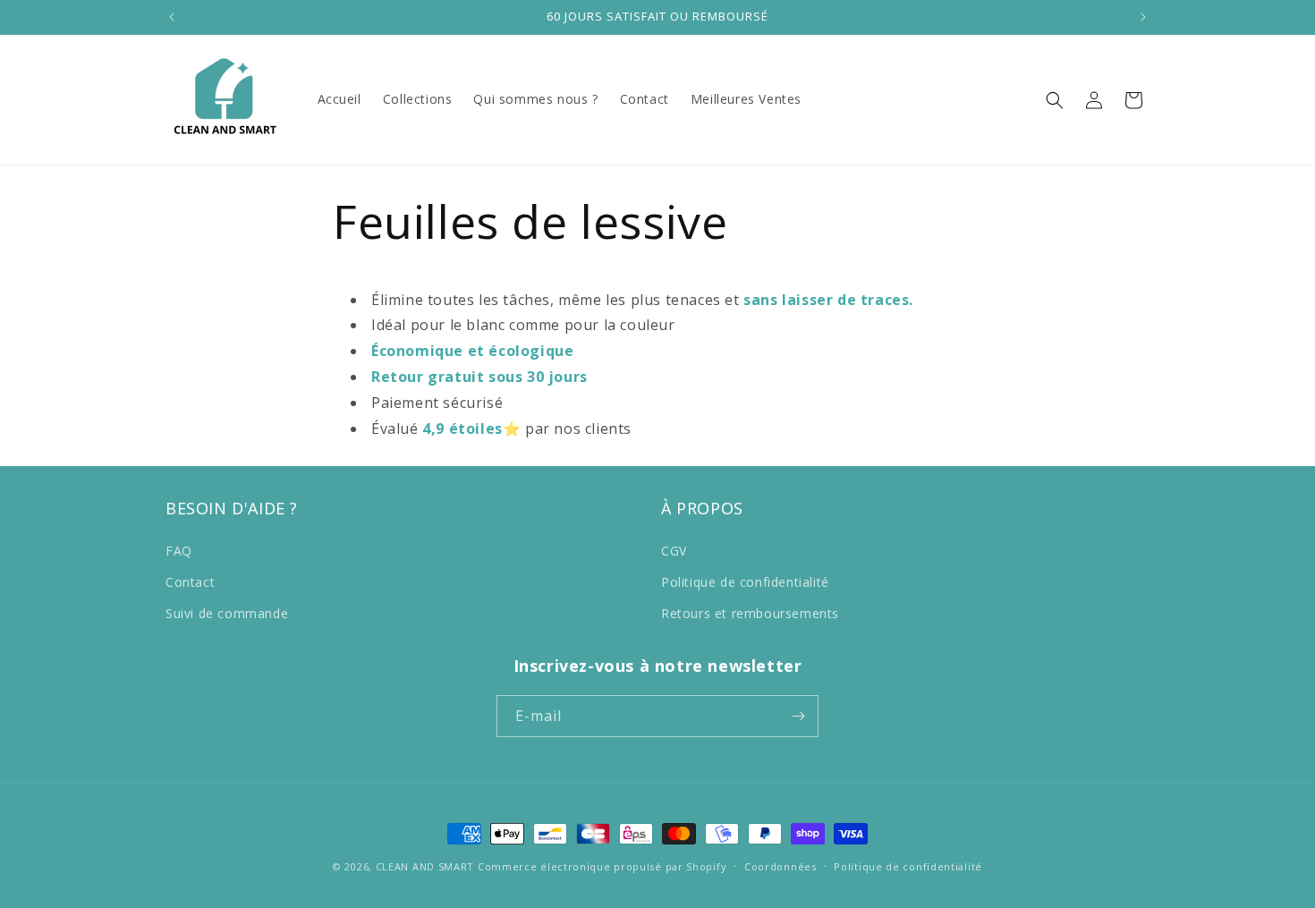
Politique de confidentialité (745, 581)
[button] (1054, 100)
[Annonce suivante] (1143, 17)
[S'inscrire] (798, 716)
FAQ (178, 550)
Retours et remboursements (750, 613)
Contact (190, 581)
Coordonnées (780, 866)
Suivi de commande (226, 613)
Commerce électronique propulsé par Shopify (602, 866)
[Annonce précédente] (171, 17)
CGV (674, 550)
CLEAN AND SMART (425, 866)
